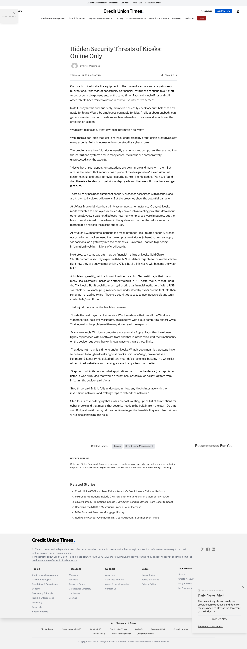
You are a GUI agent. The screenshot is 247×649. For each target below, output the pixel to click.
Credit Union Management (45, 575)
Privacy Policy (149, 584)
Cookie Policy (148, 575)
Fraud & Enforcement (43, 598)
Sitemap (73, 598)
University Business (145, 634)
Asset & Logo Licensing (117, 584)
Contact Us (110, 588)
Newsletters (206, 11)
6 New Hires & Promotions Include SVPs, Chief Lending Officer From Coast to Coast (124, 501)
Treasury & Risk (158, 629)
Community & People (42, 593)
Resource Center (153, 3)
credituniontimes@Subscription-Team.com (54, 560)
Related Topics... (100, 446)
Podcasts (113, 3)
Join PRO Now (223, 11)
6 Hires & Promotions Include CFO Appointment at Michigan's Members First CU (122, 496)
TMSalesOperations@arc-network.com (100, 467)
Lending (36, 588)
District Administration (121, 634)
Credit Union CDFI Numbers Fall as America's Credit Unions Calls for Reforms (120, 491)
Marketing (37, 602)
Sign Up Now (219, 618)
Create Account (186, 579)
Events (19, 11)
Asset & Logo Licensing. (160, 467)
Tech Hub (37, 607)
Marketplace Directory (96, 3)
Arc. (97, 641)
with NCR (118, 259)
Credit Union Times (118, 629)
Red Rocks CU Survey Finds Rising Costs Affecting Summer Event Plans (117, 517)
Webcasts (137, 3)
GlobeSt (139, 629)
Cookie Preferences (159, 641)
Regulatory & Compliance (45, 584)
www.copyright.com (140, 464)
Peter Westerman (91, 66)
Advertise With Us (114, 579)
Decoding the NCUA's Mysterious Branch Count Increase (108, 506)
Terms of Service (150, 579)
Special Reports (40, 611)
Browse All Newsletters (210, 626)
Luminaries (125, 3)
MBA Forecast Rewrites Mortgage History (100, 512)
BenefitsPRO (95, 629)
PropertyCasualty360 (71, 629)
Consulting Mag (181, 629)
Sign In (181, 574)
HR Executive (99, 634)
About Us (110, 575)
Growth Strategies (41, 579)
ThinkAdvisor (47, 629)
